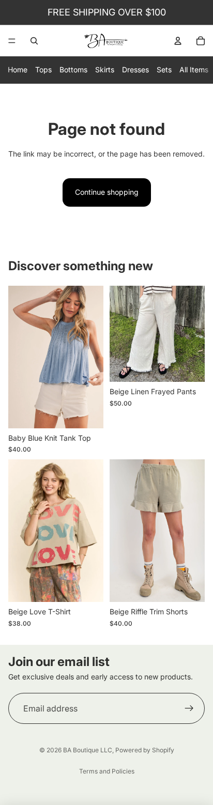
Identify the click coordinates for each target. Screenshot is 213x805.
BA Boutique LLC (87, 750)
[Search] (34, 40)
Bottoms (73, 69)
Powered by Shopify (144, 750)
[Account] (177, 40)
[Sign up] (189, 708)
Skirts (104, 69)
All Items (193, 69)
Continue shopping (107, 192)
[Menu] (12, 41)
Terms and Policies (106, 771)
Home (17, 69)
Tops (43, 69)
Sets (164, 69)
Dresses (135, 69)
